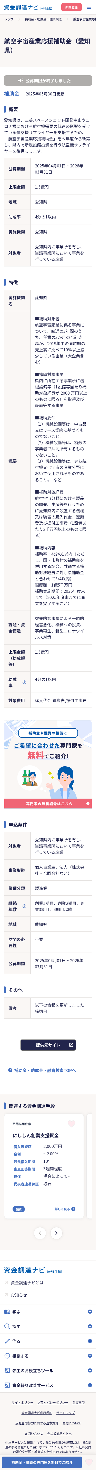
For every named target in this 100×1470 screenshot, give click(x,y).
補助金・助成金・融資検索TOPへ (45, 1070)
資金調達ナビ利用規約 (37, 1412)
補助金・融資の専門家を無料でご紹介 (42, 1462)
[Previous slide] (40, 1233)
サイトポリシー (22, 1402)
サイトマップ (65, 1412)
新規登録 (71, 7)
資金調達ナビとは (27, 1282)
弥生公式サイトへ (59, 1433)
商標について (72, 1423)
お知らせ (19, 1295)
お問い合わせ (34, 1433)
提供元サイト (48, 1045)
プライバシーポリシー (52, 1402)
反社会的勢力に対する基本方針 (36, 1423)
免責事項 (78, 1402)
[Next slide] (56, 1233)
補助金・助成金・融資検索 (43, 19)
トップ (8, 19)
